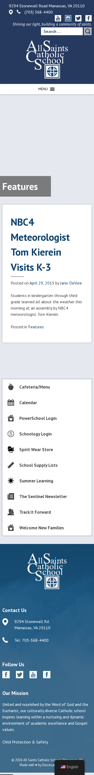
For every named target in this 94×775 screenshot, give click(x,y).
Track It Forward (35, 512)
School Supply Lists (38, 465)
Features (36, 326)
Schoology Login (35, 434)
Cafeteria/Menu (34, 387)
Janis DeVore (71, 283)
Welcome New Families (41, 528)
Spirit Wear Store (36, 449)
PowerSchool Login (38, 418)
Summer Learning (36, 481)
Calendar (28, 402)
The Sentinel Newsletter (43, 496)
